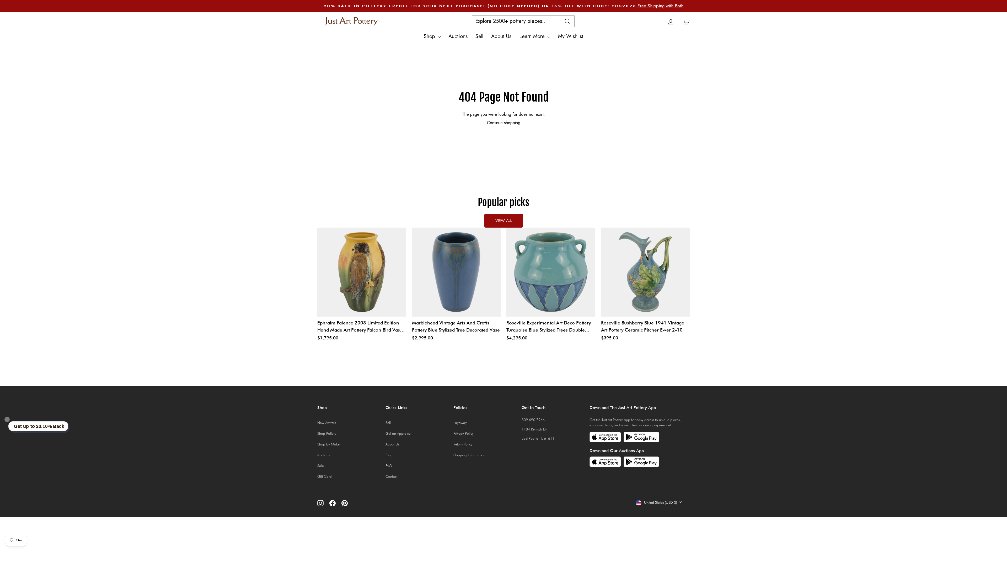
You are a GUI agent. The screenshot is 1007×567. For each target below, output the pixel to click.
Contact (391, 476)
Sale (320, 466)
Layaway (460, 423)
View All (503, 220)
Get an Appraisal (398, 433)
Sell (479, 36)
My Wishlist (570, 36)
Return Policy (462, 444)
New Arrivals (326, 423)
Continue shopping (503, 123)
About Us (501, 36)
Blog (389, 455)
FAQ (388, 466)
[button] (7, 419)
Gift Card (324, 476)
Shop (430, 36)
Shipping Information (469, 455)
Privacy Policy (463, 433)
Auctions (458, 36)
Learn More (532, 36)
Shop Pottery (326, 433)
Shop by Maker (329, 444)
